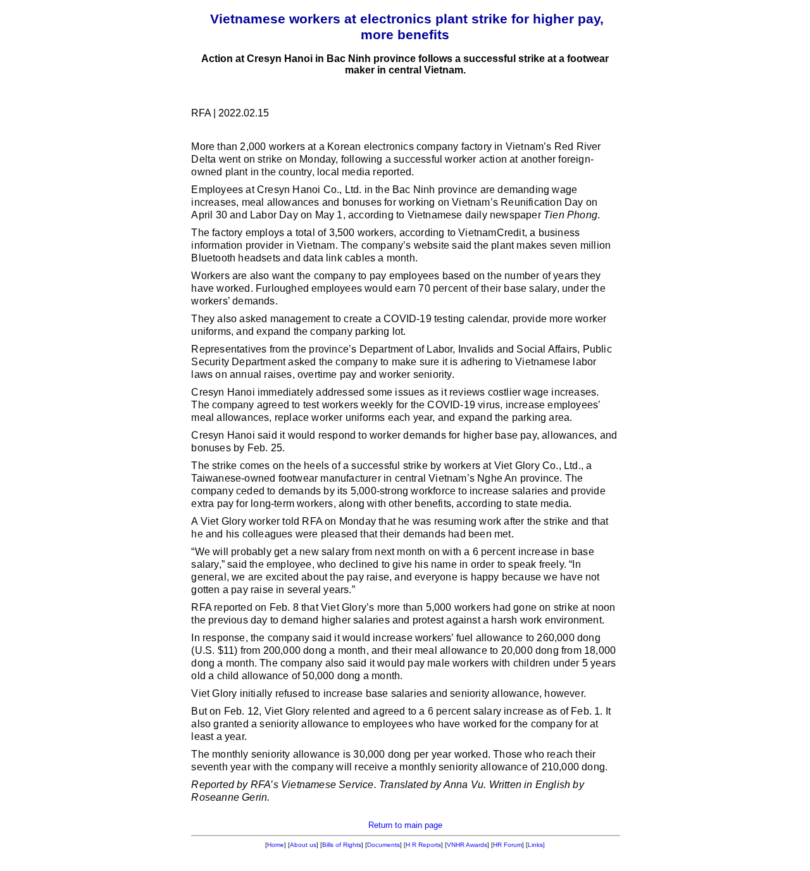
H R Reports (423, 844)
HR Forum (507, 844)
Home (275, 844)
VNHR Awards (467, 844)
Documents (383, 844)
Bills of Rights (341, 844)
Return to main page (405, 825)
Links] (536, 844)
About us (303, 844)
